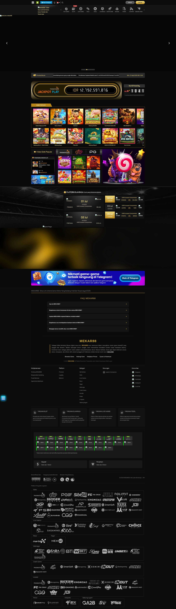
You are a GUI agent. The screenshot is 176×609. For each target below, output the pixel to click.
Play (55, 91)
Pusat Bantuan (35, 378)
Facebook (138, 379)
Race (88, 11)
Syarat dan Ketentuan (37, 381)
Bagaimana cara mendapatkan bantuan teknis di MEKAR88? (66, 322)
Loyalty (61, 375)
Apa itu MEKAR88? (54, 304)
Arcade (117, 11)
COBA (65, 160)
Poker (124, 11)
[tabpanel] (88, 43)
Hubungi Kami (80, 356)
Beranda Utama (69, 356)
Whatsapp (138, 376)
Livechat (137, 386)
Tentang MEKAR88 (36, 372)
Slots (73, 11)
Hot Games (66, 11)
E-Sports (131, 11)
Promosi (61, 372)
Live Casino (81, 11)
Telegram (137, 372)
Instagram (138, 383)
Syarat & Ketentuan (105, 356)
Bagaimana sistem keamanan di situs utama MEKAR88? (65, 310)
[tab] (65, 151)
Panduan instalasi (166, 254)
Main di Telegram (47, 2)
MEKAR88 (88, 341)
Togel (95, 11)
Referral (61, 378)
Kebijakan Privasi (92, 356)
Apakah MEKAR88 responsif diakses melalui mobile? (64, 316)
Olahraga (102, 11)
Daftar (140, 2)
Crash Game (110, 11)
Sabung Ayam (138, 11)
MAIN (42, 116)
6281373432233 (111, 372)
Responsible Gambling (37, 375)
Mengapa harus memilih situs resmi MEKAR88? (63, 329)
